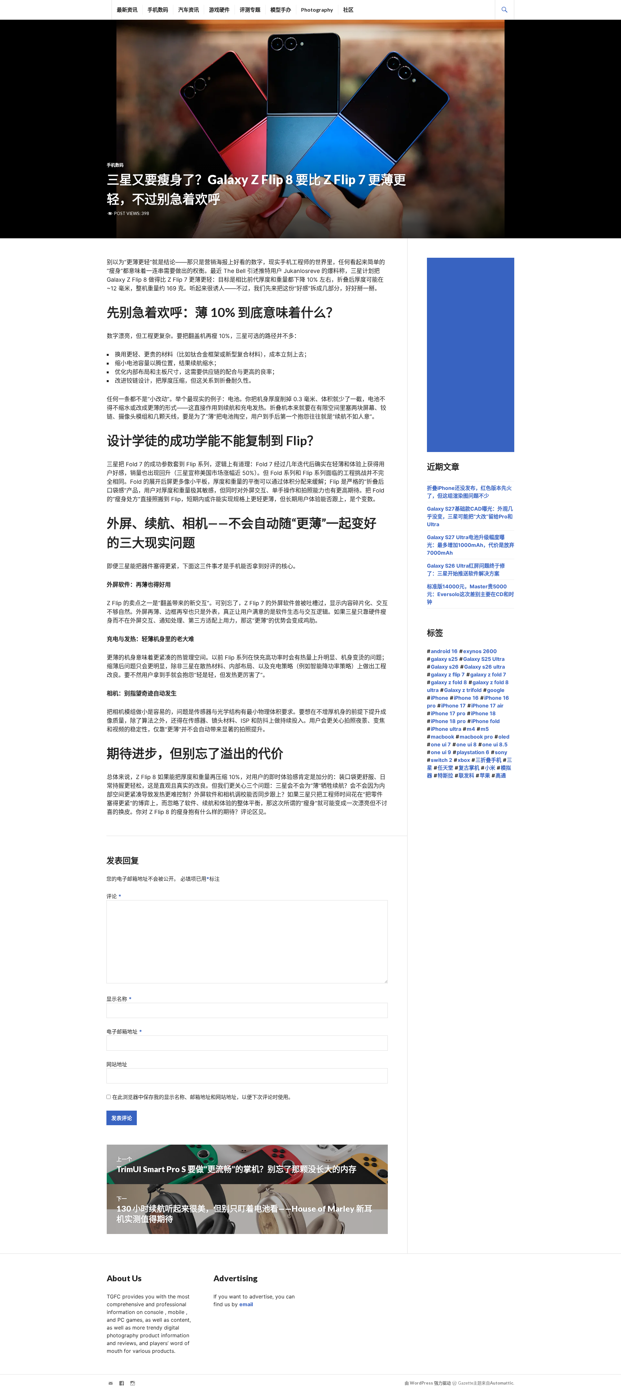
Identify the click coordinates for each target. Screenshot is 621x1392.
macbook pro (476, 736)
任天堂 (445, 767)
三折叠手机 (488, 760)
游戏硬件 (219, 9)
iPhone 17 (453, 705)
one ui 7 (441, 744)
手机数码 (157, 9)
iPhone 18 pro (448, 721)
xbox (464, 760)
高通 (501, 775)
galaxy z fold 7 (488, 674)
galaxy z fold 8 (449, 682)
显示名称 (119, 999)
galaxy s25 (444, 659)
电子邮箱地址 (124, 1031)
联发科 (466, 775)
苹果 (485, 775)
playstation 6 (473, 752)
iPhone (439, 698)
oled (503, 736)
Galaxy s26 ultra (484, 666)
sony (501, 752)
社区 (348, 9)
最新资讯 (127, 9)
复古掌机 (469, 767)
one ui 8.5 (494, 744)
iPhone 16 (466, 698)
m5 (485, 729)
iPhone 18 (483, 713)
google (496, 690)
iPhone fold (485, 721)
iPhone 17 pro (448, 713)
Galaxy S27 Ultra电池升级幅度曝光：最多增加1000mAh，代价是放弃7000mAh (470, 545)
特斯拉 (445, 775)
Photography (317, 9)
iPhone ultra (446, 729)
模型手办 (280, 9)
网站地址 (116, 1064)
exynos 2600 (480, 651)
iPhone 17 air (487, 705)
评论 (113, 896)
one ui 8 (466, 744)
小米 (490, 767)
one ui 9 (441, 752)
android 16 (444, 651)
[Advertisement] (471, 355)
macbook (442, 736)
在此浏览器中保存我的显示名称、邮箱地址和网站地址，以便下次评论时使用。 (202, 1097)
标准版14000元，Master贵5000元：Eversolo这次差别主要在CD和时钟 (470, 594)
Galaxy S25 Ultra (484, 659)
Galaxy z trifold (463, 690)
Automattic (501, 1383)
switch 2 (441, 760)
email (246, 1304)
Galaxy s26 (445, 666)
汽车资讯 (188, 9)
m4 (471, 729)
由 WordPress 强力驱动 (428, 1383)
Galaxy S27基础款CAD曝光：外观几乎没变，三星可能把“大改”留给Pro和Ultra (470, 516)
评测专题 (250, 9)
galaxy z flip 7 (448, 674)
